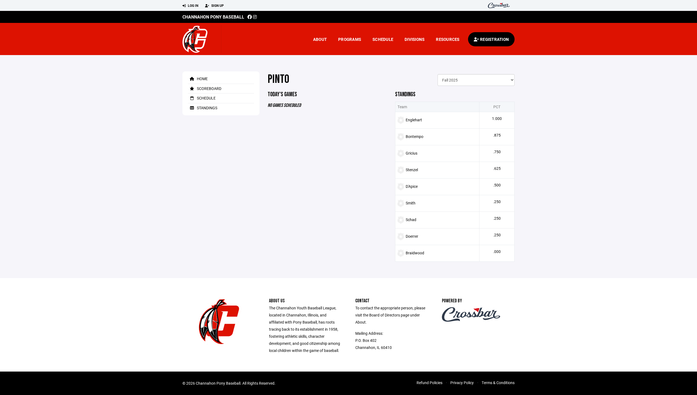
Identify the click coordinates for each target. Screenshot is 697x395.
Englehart (414, 119)
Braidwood (415, 252)
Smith (410, 203)
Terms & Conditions (498, 382)
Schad (411, 219)
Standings (206, 107)
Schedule (382, 39)
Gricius (411, 153)
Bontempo (414, 136)
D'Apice (412, 186)
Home (202, 78)
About (320, 39)
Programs (349, 39)
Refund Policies (429, 382)
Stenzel (412, 169)
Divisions (414, 39)
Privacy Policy (462, 382)
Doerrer (412, 236)
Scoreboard (208, 88)
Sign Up (217, 5)
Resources (447, 39)
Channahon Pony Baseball (213, 17)
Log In (192, 5)
